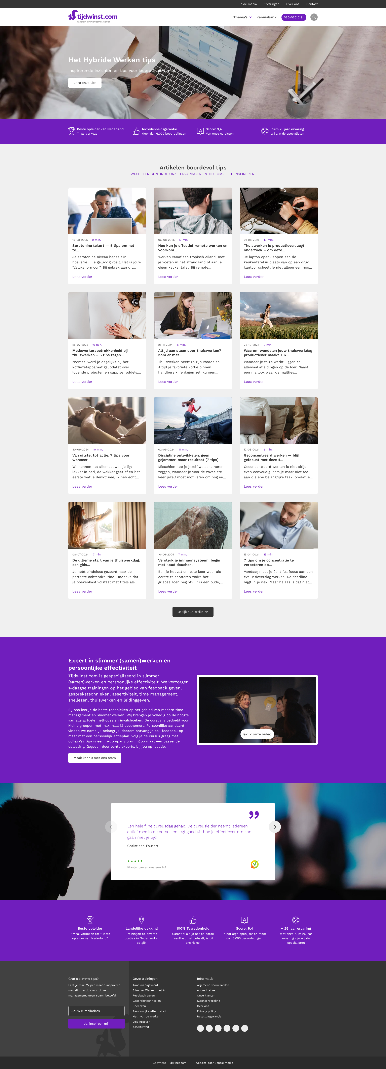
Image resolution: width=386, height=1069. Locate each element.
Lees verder (82, 277)
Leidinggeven (141, 1021)
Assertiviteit (141, 1027)
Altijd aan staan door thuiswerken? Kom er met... (189, 352)
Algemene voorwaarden (213, 985)
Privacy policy (206, 1011)
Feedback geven (144, 995)
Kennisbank (266, 17)
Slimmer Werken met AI (149, 990)
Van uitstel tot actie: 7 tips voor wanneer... (101, 457)
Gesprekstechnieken (147, 1000)
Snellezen (139, 1006)
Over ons (292, 4)
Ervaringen (271, 4)
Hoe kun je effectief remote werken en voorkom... (192, 247)
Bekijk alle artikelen (193, 612)
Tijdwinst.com (176, 1062)
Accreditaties (206, 990)
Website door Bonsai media (214, 1062)
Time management (145, 985)
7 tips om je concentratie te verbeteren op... (269, 562)
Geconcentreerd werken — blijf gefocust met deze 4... (272, 457)
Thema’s (240, 17)
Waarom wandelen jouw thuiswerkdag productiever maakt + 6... (278, 352)
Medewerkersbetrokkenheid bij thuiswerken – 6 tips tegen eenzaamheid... (100, 352)
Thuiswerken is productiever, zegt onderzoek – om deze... (274, 247)
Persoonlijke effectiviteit (149, 1011)
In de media (248, 4)
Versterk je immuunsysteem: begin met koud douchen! (189, 562)
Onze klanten (206, 995)
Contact (312, 4)
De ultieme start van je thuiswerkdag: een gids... (106, 562)
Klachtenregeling (208, 1000)
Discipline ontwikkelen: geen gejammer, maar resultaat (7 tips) (188, 457)
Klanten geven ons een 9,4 (146, 867)
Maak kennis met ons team (95, 758)
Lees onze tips (85, 83)
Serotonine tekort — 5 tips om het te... (103, 247)
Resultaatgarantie (209, 1016)
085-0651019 (293, 17)
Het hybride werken (146, 1016)
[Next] (275, 827)
